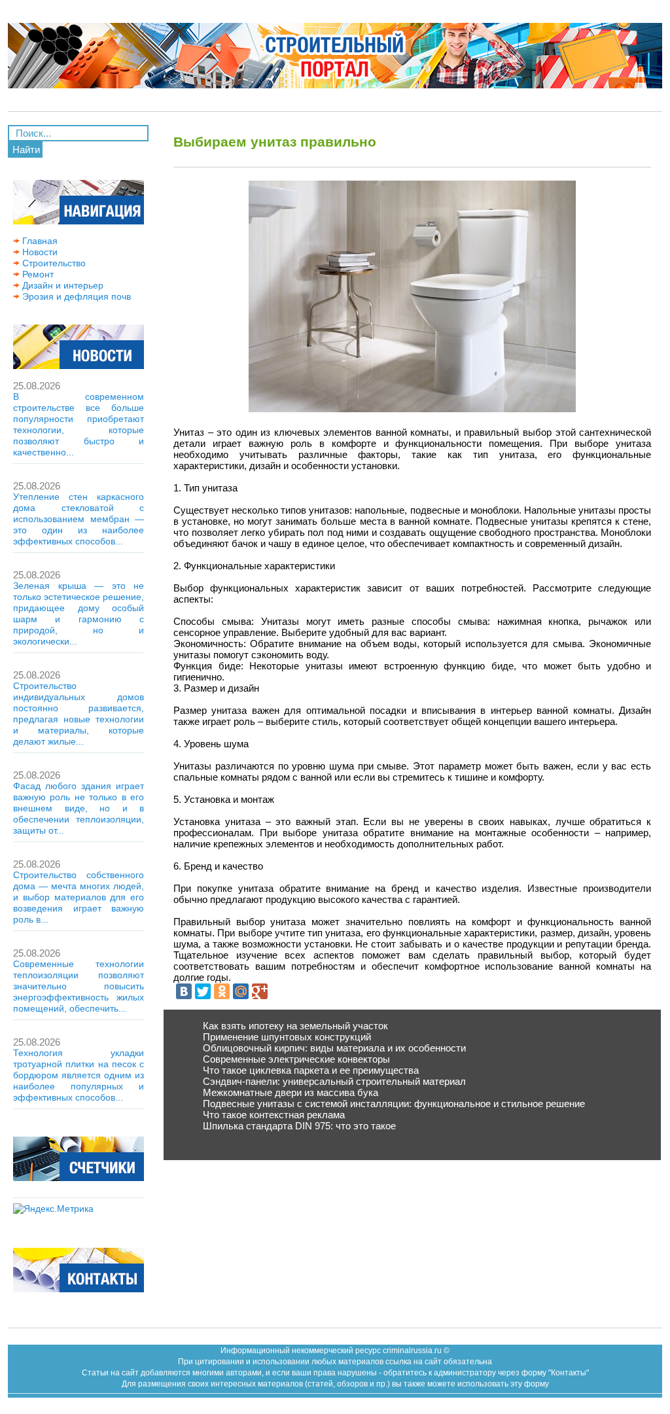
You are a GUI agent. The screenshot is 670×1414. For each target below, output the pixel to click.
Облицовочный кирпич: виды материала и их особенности (334, 1047)
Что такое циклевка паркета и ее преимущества (311, 1070)
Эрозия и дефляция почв (75, 296)
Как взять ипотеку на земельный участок (295, 1025)
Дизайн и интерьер (61, 285)
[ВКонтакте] (184, 991)
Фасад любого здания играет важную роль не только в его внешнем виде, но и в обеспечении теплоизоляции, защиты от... (78, 808)
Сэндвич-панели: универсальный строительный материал (334, 1081)
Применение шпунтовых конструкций (287, 1036)
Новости (39, 252)
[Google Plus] (260, 991)
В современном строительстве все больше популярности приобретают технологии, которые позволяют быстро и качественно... (78, 424)
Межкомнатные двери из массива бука (290, 1092)
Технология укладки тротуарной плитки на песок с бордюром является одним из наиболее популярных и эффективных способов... (78, 1075)
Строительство (53, 263)
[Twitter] (203, 991)
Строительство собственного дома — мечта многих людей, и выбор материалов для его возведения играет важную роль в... (78, 897)
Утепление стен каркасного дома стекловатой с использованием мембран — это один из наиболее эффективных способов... (78, 518)
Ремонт (37, 274)
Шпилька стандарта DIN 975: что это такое (299, 1125)
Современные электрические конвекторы (296, 1059)
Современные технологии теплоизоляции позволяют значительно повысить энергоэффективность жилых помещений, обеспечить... (78, 986)
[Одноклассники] (222, 991)
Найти (26, 149)
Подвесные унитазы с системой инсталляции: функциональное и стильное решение (394, 1103)
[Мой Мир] (241, 991)
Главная (39, 241)
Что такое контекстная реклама (274, 1114)
